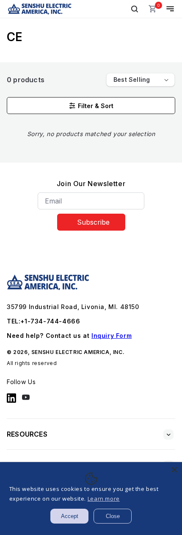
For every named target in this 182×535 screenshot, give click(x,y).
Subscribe (93, 222)
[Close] (174, 469)
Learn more (104, 498)
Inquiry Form (111, 335)
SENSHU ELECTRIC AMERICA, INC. (77, 352)
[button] (135, 9)
